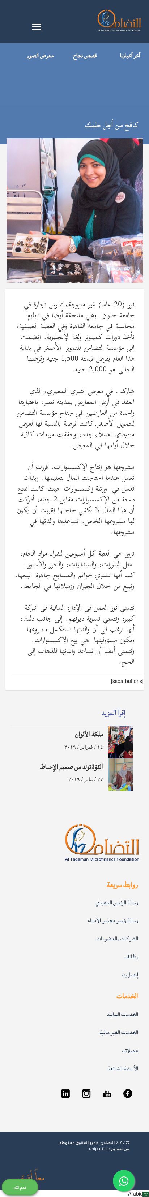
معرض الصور (40, 55)
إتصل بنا (130, 974)
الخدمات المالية (122, 1014)
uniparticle (99, 1148)
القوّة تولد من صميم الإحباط (71, 767)
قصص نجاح (85, 55)
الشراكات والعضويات (117, 938)
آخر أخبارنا (130, 55)
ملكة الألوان (89, 734)
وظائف (131, 956)
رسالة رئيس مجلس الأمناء (113, 920)
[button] (74, 1193)
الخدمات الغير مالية (118, 1032)
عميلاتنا (130, 1050)
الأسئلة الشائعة (122, 1068)
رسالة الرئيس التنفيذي (117, 902)
